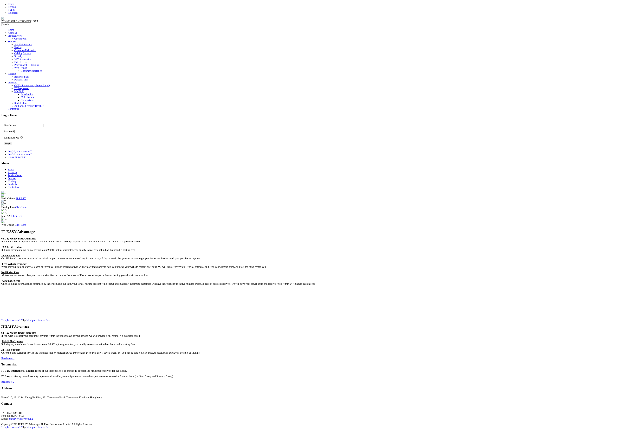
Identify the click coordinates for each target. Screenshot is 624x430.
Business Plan (21, 76)
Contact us (13, 108)
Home (11, 4)
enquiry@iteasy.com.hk (21, 418)
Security (18, 56)
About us (12, 32)
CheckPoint (20, 38)
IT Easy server (21, 88)
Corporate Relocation (25, 50)
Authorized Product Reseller (28, 106)
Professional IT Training (26, 65)
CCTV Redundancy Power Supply (32, 85)
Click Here (20, 207)
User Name (10, 125)
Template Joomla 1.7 (12, 320)
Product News (15, 35)
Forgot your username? (20, 154)
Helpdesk (13, 12)
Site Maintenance (23, 44)
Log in (11, 9)
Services (12, 41)
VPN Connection (23, 59)
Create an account (17, 157)
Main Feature (27, 97)
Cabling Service (22, 53)
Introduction (27, 94)
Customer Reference (31, 70)
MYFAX (19, 91)
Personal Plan (21, 79)
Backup (18, 47)
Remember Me (11, 137)
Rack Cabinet (21, 103)
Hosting (12, 7)
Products (12, 82)
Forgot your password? (20, 151)
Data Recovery (22, 62)
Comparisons (27, 100)
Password (9, 131)
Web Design (20, 67)
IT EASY (21, 198)
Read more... (7, 358)
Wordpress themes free (38, 320)
